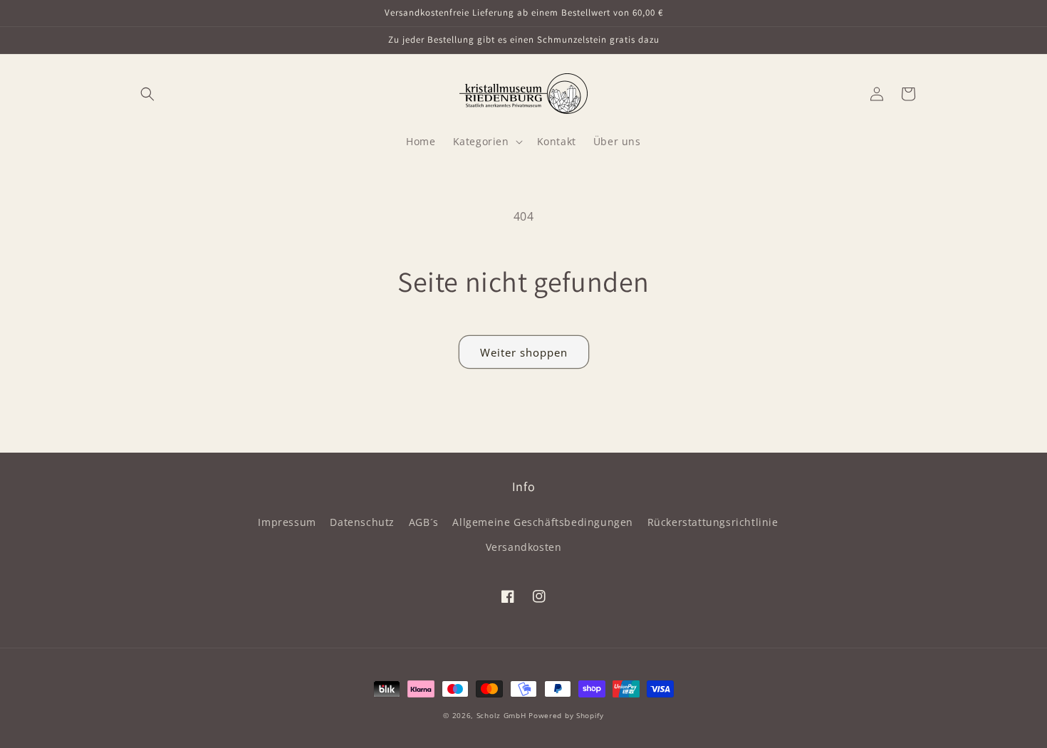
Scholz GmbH (501, 715)
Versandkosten (524, 547)
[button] (147, 94)
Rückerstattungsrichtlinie (712, 522)
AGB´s (424, 522)
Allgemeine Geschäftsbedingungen (542, 522)
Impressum (287, 522)
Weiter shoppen (524, 352)
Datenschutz (362, 522)
